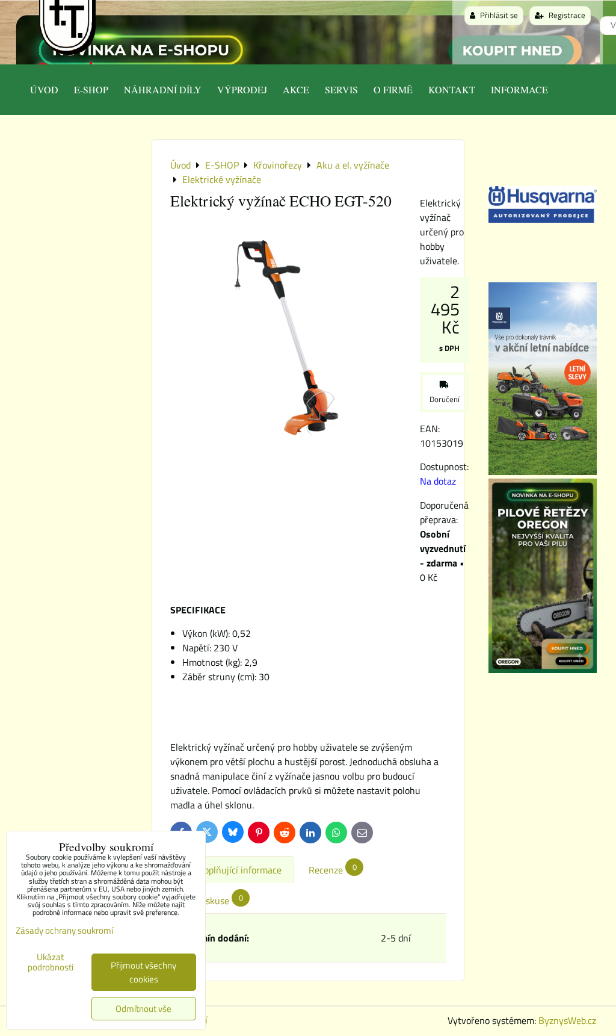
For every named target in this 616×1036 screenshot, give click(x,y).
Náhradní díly (163, 89)
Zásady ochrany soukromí (64, 930)
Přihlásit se (498, 15)
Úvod (44, 89)
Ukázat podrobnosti (50, 962)
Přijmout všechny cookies (143, 972)
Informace (519, 89)
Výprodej (242, 89)
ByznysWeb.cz (567, 1020)
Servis (341, 89)
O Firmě (393, 89)
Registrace (566, 15)
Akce (296, 89)
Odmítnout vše (143, 1009)
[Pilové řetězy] (542, 669)
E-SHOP (91, 89)
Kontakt (451, 89)
